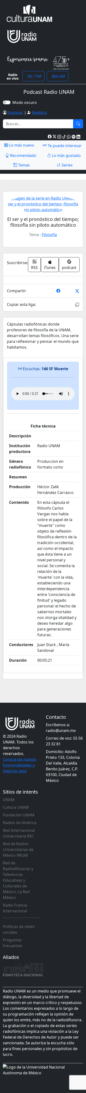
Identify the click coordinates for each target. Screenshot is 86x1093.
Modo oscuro (25, 102)
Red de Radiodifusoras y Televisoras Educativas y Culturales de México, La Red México (18, 880)
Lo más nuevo (21, 145)
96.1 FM (33, 76)
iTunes (50, 267)
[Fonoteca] (23, 969)
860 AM (57, 76)
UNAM (9, 799)
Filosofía (49, 234)
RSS (34, 267)
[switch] (7, 102)
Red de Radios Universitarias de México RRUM (18, 849)
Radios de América (19, 822)
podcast (69, 267)
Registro (39, 112)
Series (67, 165)
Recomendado (22, 155)
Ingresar (15, 112)
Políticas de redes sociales (19, 929)
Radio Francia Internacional (15, 908)
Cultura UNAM (16, 807)
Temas (23, 165)
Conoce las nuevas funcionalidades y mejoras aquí (19, 765)
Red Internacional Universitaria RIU (19, 833)
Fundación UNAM (18, 815)
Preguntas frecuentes (12, 942)
